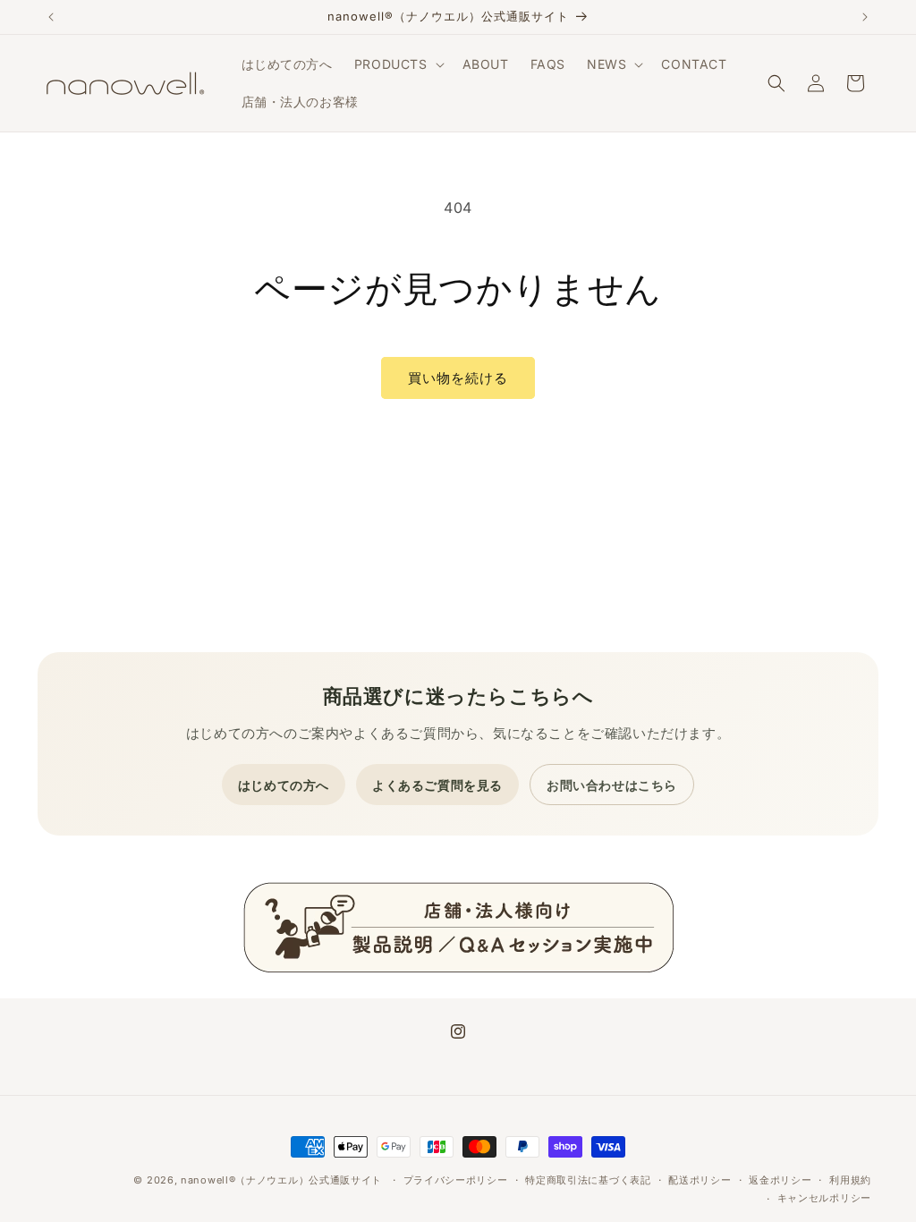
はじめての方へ (283, 785)
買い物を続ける (458, 377)
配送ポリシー (699, 1180)
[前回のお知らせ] (51, 17)
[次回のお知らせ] (865, 17)
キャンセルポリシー (824, 1198)
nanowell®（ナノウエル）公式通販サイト (281, 1180)
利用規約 (850, 1180)
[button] (398, 64)
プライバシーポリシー (455, 1180)
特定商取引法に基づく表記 (587, 1180)
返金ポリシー (780, 1180)
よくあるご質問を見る (437, 785)
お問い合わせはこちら (612, 785)
